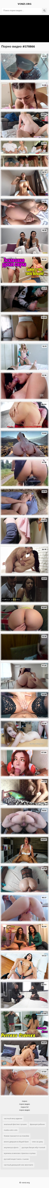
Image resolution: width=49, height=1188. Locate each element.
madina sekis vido (11, 1130)
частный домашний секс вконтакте (18, 1164)
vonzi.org (24, 4)
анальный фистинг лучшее (15, 1124)
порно (24, 1101)
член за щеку (37, 1141)
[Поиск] (44, 10)
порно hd (24, 1107)
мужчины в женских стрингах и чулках (20, 1153)
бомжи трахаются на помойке (16, 1135)
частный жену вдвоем (13, 1118)
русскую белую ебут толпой (33, 1147)
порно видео (24, 1104)
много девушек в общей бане (16, 1141)
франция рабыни (37, 1124)
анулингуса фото (11, 1147)
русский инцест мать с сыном (16, 1159)
